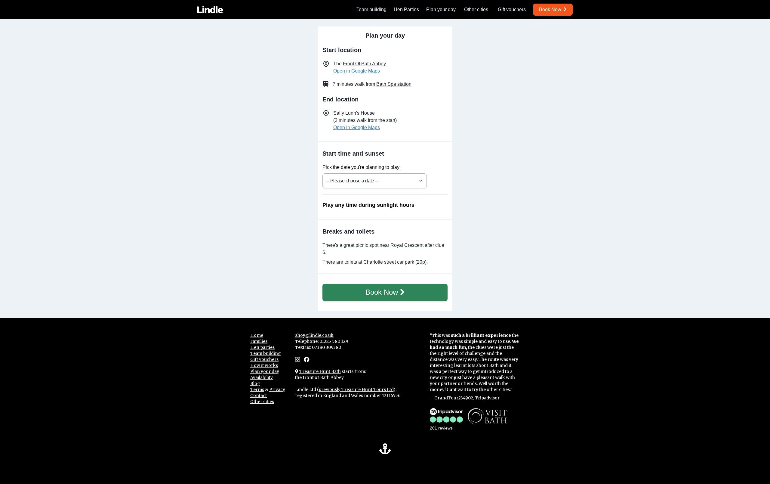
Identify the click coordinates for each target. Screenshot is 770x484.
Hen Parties (406, 9)
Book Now (382, 292)
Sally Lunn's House (354, 113)
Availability (261, 377)
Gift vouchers (512, 9)
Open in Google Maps (356, 70)
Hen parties (262, 347)
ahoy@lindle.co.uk (314, 335)
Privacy (277, 389)
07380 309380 (326, 347)
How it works (264, 365)
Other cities (476, 9)
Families (258, 341)
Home (256, 335)
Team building (371, 9)
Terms (257, 389)
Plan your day (441, 9)
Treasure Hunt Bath (320, 371)
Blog (255, 383)
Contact (258, 395)
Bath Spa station (393, 84)
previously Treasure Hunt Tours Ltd (356, 389)
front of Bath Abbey (364, 63)
